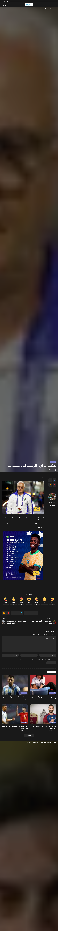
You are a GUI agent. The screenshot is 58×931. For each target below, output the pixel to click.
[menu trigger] (54, 4)
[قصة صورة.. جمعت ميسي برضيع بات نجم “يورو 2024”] (43, 685)
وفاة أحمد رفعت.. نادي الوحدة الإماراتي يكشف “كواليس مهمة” (44, 727)
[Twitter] (7, 1)
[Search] (3, 4)
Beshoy (52, 469)
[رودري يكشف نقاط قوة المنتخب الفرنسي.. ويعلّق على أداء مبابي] (15, 714)
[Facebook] (9, 1)
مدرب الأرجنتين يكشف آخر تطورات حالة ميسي (15, 697)
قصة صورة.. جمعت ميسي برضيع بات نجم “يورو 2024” (44, 698)
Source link (41, 587)
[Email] (50, 485)
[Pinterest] (6, 1)
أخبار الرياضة (53, 462)
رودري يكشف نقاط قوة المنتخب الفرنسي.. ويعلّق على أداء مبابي (15, 727)
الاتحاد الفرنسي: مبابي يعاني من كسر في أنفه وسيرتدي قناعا (52, 504)
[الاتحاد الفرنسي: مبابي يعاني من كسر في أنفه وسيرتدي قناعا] (52, 497)
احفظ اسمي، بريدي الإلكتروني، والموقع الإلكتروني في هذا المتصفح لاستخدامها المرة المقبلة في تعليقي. (37, 659)
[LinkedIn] (2, 1)
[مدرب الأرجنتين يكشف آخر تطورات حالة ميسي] (15, 685)
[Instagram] (4, 1)
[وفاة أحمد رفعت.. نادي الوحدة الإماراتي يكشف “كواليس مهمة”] (43, 714)
